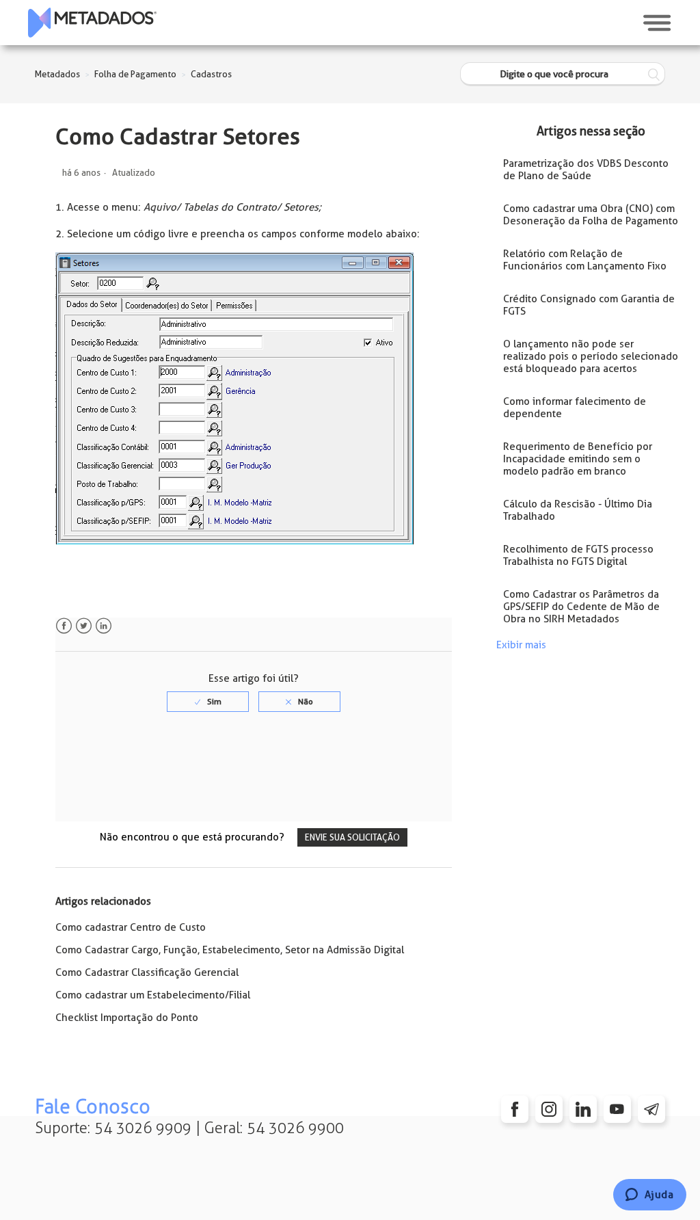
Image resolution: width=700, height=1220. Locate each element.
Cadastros (211, 74)
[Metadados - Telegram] (651, 1109)
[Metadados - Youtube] (617, 1109)
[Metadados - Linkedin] (583, 1109)
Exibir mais (521, 645)
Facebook (63, 626)
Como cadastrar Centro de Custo (130, 927)
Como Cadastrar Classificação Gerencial (147, 972)
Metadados (57, 74)
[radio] (208, 701)
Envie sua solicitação (352, 837)
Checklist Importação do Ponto (126, 1017)
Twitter (83, 626)
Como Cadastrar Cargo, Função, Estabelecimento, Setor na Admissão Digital (229, 950)
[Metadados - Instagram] (549, 1109)
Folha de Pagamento (135, 74)
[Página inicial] (92, 22)
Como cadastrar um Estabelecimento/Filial (152, 995)
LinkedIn (103, 626)
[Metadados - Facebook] (514, 1109)
